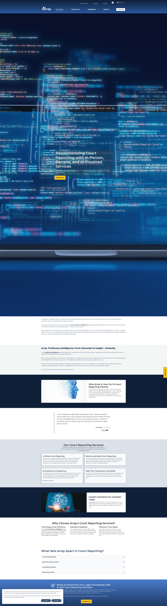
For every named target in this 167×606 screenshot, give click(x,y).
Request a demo (48, 480)
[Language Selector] (123, 3)
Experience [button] (92, 9)
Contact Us (86, 601)
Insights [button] (106, 9)
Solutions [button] (59, 9)
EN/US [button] (120, 2)
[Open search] (113, 3)
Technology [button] (75, 9)
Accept (45, 600)
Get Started (120, 9)
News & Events (84, 3)
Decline (56, 600)
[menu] (64, 9)
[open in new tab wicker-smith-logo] (105, 431)
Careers (95, 3)
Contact (105, 3)
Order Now (60, 177)
